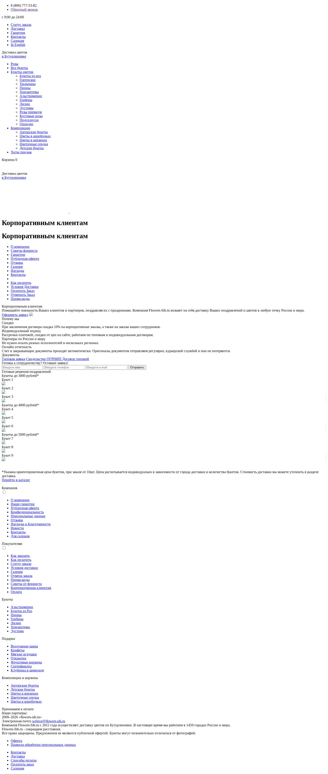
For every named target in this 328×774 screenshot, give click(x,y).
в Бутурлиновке (14, 56)
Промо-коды (20, 299)
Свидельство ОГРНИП (44, 359)
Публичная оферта (25, 259)
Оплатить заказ (22, 764)
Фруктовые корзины (26, 662)
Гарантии (18, 33)
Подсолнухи (29, 120)
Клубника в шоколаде (27, 670)
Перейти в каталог (16, 480)
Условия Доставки (25, 287)
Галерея (17, 267)
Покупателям (12, 544)
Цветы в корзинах (33, 140)
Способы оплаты (24, 760)
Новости (17, 528)
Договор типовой (75, 359)
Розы (14, 64)
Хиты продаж (21, 152)
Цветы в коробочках (35, 136)
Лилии (25, 104)
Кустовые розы (31, 116)
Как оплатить (21, 283)
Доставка (18, 29)
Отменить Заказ (23, 295)
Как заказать (20, 556)
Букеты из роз (30, 76)
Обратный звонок (24, 9)
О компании (20, 246)
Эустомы (26, 108)
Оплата (16, 592)
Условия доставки (24, 568)
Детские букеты (32, 148)
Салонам (17, 41)
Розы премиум (31, 112)
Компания (9, 488)
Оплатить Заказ (22, 291)
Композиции (20, 128)
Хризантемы (29, 92)
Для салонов (20, 536)
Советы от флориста (26, 584)
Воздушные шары (24, 646)
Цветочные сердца (34, 144)
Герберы (26, 100)
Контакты (18, 37)
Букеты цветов (22, 72)
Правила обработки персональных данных (43, 745)
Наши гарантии (23, 504)
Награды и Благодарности (31, 524)
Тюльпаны (28, 84)
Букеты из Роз (21, 611)
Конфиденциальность (27, 512)
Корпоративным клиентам (31, 588)
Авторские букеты (34, 132)
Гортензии (27, 80)
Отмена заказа (21, 576)
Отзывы (17, 263)
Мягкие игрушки (24, 654)
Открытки (18, 658)
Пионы (25, 88)
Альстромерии (31, 96)
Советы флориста (24, 251)
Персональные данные (28, 516)
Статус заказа (21, 25)
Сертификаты (21, 666)
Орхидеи (26, 124)
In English (18, 45)
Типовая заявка (13, 359)
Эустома (17, 631)
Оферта (16, 741)
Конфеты (18, 650)
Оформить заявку (15, 315)
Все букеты (19, 68)
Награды (17, 271)
